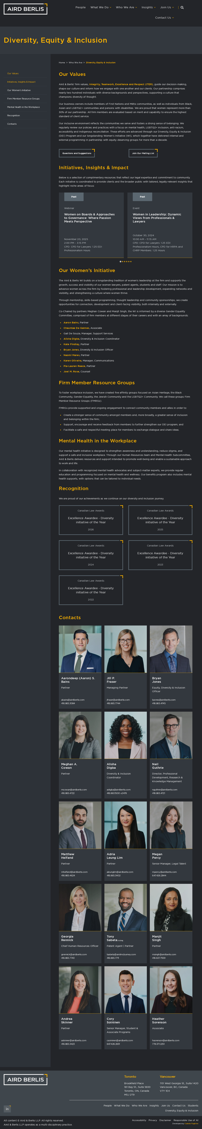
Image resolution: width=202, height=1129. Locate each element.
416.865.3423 (68, 1044)
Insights (147, 7)
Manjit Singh (156, 938)
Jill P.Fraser (111, 680)
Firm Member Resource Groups (23, 98)
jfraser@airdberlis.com (118, 699)
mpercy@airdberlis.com (164, 872)
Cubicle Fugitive (191, 1124)
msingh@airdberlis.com (164, 954)
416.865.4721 (158, 793)
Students (193, 1105)
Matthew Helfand (67, 856)
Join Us (165, 7)
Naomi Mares (72, 355)
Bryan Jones (71, 349)
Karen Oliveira (72, 360)
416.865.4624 (68, 875)
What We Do (100, 7)
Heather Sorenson (159, 1020)
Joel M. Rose (71, 371)
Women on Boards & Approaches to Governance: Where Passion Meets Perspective (89, 217)
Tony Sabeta (115, 938)
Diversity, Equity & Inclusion (181, 1110)
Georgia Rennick (67, 938)
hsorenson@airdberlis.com (165, 1040)
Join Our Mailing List (143, 153)
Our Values (12, 73)
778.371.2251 (158, 1044)
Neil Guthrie (158, 766)
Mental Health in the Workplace (23, 107)
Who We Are (125, 7)
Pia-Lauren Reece (74, 366)
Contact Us (163, 17)
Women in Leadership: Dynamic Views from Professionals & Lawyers (157, 217)
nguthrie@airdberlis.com (164, 789)
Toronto (130, 1077)
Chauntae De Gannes (76, 328)
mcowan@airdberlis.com (74, 789)
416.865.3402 (114, 875)
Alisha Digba (71, 338)
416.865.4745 (158, 703)
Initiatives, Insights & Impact (21, 81)
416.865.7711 (113, 958)
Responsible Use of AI (186, 1120)
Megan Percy (157, 856)
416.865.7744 (113, 703)
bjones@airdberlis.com (163, 699)
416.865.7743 (68, 958)
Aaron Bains (71, 322)
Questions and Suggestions (76, 153)
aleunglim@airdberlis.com (120, 872)
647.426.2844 (159, 875)
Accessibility (139, 1120)
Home (62, 62)
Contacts (11, 123)
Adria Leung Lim (115, 856)
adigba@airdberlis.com (118, 789)
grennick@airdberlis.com (74, 954)
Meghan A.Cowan (69, 766)
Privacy (153, 1120)
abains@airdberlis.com (72, 699)
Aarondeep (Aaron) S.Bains (78, 680)
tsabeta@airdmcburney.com (121, 954)
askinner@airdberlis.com (73, 1040)
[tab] (120, 261)
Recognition (13, 115)
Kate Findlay (71, 344)
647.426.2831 (113, 1044)
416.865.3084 (68, 703)
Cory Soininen (113, 1020)
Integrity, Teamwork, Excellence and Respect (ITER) (121, 84)
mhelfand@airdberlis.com (74, 872)
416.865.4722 (68, 793)
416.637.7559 (158, 958)
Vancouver (168, 1077)
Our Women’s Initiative (19, 90)
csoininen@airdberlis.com (120, 1040)
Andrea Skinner (67, 1020)
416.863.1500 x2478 (117, 793)
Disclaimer (165, 1120)
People (81, 7)
